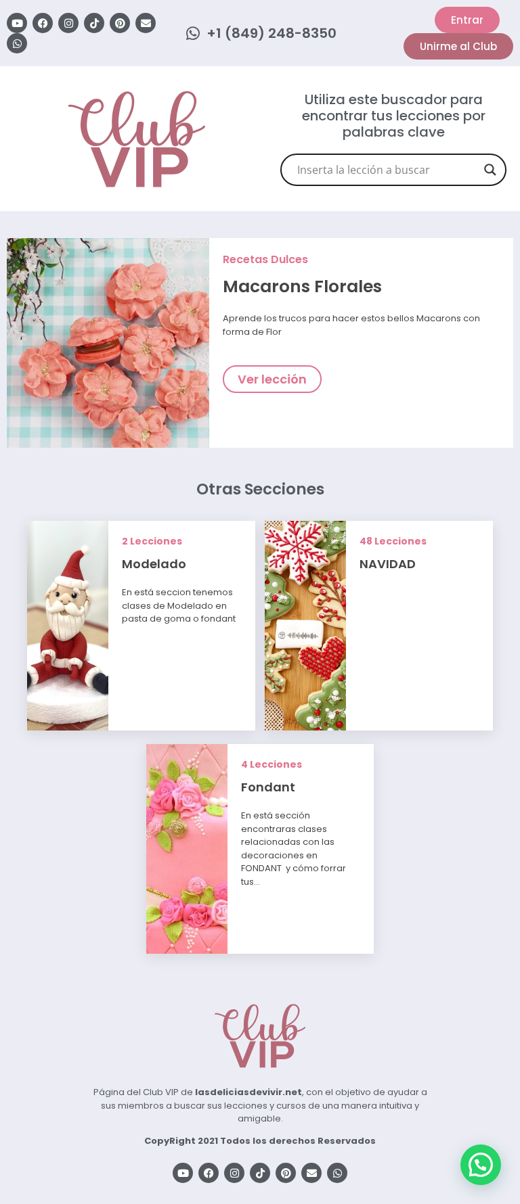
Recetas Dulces (265, 259)
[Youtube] (17, 23)
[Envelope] (145, 23)
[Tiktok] (94, 23)
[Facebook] (42, 23)
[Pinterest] (120, 23)
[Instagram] (68, 23)
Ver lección (272, 379)
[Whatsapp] (17, 43)
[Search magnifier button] (490, 169)
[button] (480, 1164)
